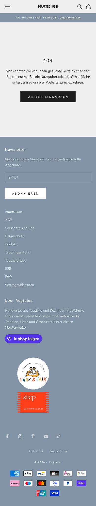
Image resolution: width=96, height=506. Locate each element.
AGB (8, 220)
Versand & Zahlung (19, 228)
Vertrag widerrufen (19, 285)
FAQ (8, 276)
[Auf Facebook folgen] (7, 436)
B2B (8, 268)
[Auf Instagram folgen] (20, 436)
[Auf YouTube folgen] (45, 436)
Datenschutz (14, 236)
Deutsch (56, 451)
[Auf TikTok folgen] (58, 436)
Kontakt (11, 244)
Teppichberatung (17, 252)
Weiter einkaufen (48, 97)
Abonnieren (25, 193)
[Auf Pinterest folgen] (33, 436)
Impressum (13, 211)
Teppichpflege (15, 260)
